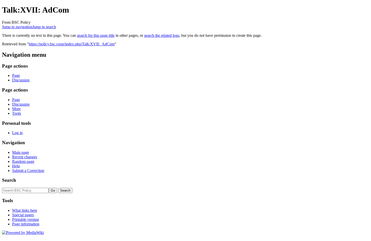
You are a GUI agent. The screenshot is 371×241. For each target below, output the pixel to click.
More (16, 109)
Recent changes (24, 157)
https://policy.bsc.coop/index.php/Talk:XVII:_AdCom (72, 44)
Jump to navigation (17, 27)
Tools (16, 113)
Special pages (23, 215)
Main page (20, 152)
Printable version (25, 219)
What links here (24, 210)
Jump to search (44, 27)
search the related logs (161, 35)
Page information (25, 224)
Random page (23, 161)
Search (9, 180)
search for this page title (96, 35)
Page (16, 75)
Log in (17, 133)
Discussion (21, 80)
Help (16, 166)
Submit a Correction (28, 170)
